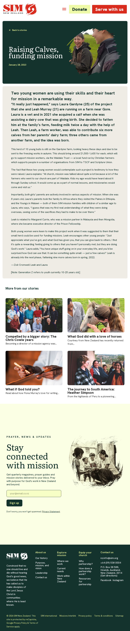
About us (40, 552)
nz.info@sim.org (109, 558)
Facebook (106, 580)
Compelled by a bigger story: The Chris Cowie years (31, 338)
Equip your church (85, 554)
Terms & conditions (103, 615)
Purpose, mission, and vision (42, 565)
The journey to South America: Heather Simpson (91, 391)
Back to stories (19, 30)
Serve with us (109, 9)
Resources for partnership (85, 581)
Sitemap (119, 615)
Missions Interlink (67, 615)
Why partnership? (86, 562)
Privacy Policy (20, 623)
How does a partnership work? (85, 571)
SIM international (49, 615)
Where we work (62, 562)
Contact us (41, 577)
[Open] (64, 9)
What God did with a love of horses (95, 336)
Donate (79, 9)
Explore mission (61, 554)
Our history (41, 558)
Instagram (118, 580)
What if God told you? (23, 389)
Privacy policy (85, 615)
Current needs (61, 570)
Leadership (41, 572)
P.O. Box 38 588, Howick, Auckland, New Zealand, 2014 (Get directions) (111, 571)
